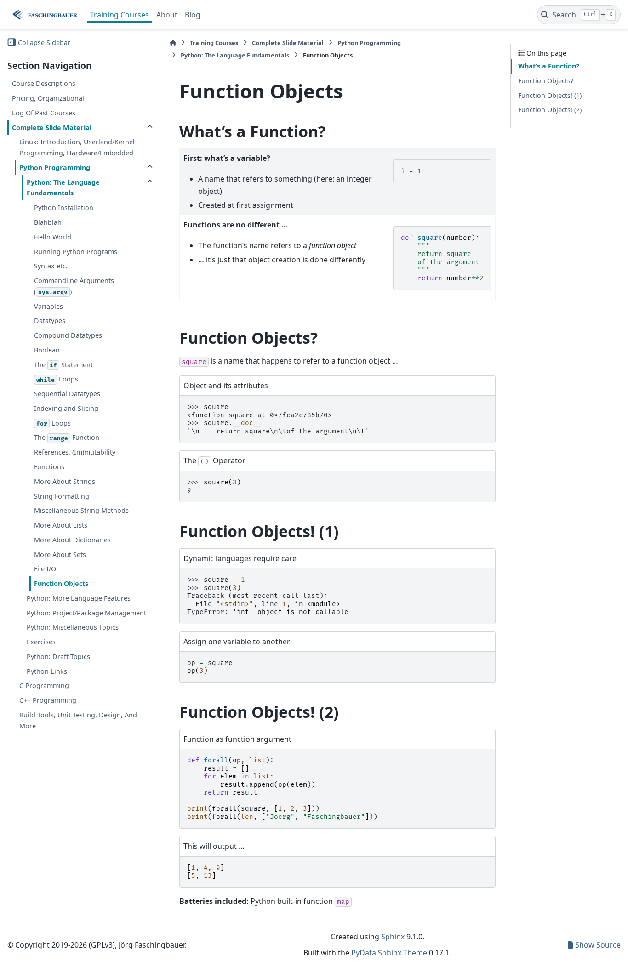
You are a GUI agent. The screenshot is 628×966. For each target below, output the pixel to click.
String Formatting (61, 495)
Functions (49, 466)
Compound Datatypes (68, 335)
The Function (66, 437)
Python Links (47, 670)
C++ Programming (47, 700)
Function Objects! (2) (550, 109)
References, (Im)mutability (74, 452)
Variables (48, 305)
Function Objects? (545, 80)
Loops (57, 379)
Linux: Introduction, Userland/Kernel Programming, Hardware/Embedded (77, 147)
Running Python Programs (75, 251)
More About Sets (60, 554)
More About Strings (64, 481)
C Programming (44, 685)
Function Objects (61, 583)
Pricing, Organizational (48, 98)
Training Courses (119, 15)
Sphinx (393, 937)
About (166, 15)
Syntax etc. (51, 265)
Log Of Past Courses (43, 112)
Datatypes (49, 320)
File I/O (45, 568)
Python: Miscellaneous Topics (73, 627)
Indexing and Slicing (66, 408)
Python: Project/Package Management (86, 612)
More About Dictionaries (72, 539)
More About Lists (60, 525)
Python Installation (63, 207)
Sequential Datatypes (67, 393)
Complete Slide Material (51, 127)
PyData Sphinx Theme (389, 953)
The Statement (63, 364)
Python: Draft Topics (58, 656)
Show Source (597, 945)
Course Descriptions (43, 83)
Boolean (47, 349)
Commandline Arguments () (74, 286)
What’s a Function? (548, 66)
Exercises (41, 641)
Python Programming (54, 167)
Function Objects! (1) (550, 95)
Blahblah (48, 222)
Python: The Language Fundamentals (63, 187)
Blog (192, 15)
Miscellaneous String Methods (81, 510)
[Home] (173, 43)
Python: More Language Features (79, 597)
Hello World (52, 236)
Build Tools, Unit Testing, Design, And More (78, 720)
